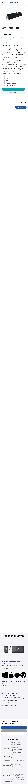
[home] (14, 3)
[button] (2, 3)
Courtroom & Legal (10, 80)
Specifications (13, 92)
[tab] (14, 727)
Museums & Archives (10, 85)
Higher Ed (8, 77)
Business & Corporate (11, 83)
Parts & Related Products (13, 89)
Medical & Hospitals (10, 82)
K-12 (7, 78)
